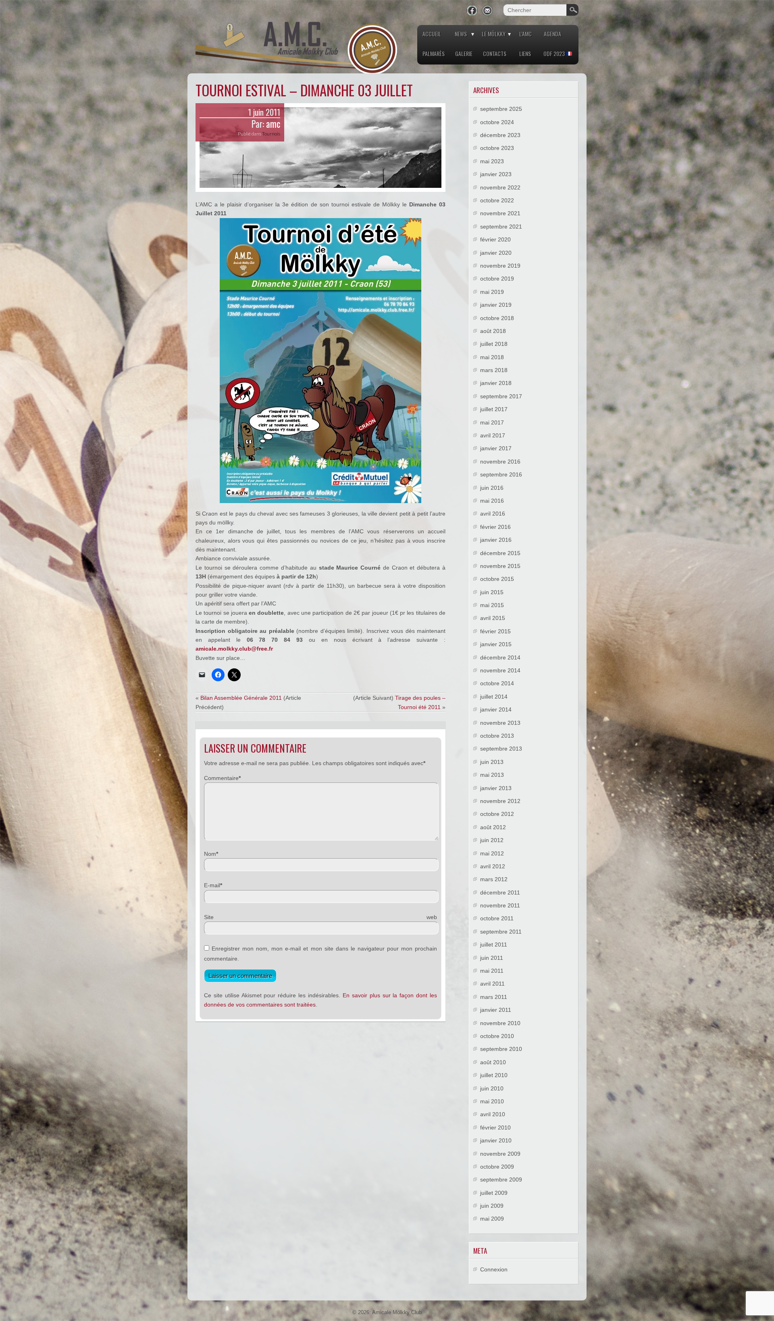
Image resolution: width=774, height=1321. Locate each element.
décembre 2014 (500, 657)
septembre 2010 (501, 1049)
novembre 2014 (500, 670)
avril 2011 (492, 983)
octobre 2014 (497, 683)
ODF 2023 (554, 53)
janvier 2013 (496, 788)
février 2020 (495, 239)
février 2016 (495, 527)
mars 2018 (494, 370)
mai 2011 (492, 970)
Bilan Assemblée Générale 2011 (241, 698)
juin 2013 (492, 762)
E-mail (212, 885)
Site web (320, 917)
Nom (210, 854)
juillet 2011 (493, 944)
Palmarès (433, 53)
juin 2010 (492, 1088)
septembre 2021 (501, 226)
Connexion (494, 1269)
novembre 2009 (500, 1153)
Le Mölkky (494, 33)
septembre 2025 (501, 109)
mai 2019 (492, 292)
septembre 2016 (501, 474)
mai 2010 (492, 1101)
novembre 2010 (500, 1023)
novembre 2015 (500, 566)
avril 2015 (492, 618)
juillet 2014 (494, 696)
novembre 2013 (500, 723)
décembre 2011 (500, 892)
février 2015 (495, 631)
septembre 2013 (501, 748)
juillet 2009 (494, 1193)
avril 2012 (492, 866)
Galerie (463, 53)
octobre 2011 (497, 918)
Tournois (271, 134)
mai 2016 (492, 500)
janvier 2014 (496, 709)
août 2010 (493, 1062)
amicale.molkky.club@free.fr (234, 648)
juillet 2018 (494, 344)
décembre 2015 (500, 553)
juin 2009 (492, 1205)
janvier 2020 (496, 253)
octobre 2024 (497, 122)
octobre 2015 (497, 579)
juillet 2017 (494, 409)
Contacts (494, 53)
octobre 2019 (497, 278)
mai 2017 (492, 422)
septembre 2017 (501, 396)
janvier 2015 (496, 644)
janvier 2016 (496, 540)
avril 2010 (492, 1114)
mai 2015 (492, 605)
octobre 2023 (497, 148)
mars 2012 (494, 879)
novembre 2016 (500, 461)
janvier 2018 (496, 383)
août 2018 (493, 331)
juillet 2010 (494, 1075)
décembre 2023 (500, 135)
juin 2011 (491, 958)
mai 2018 (492, 357)
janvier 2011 (495, 1010)
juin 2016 (492, 488)
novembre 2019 (500, 265)
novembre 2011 (500, 905)
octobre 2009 (497, 1166)
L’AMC (525, 33)
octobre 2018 (497, 318)
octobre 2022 (497, 200)
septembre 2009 (501, 1179)
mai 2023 (492, 161)
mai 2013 (492, 775)
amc (273, 124)
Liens (525, 53)
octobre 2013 (497, 735)
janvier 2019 (496, 305)
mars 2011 (493, 997)
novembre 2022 (500, 187)
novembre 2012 (500, 801)
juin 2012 (492, 840)
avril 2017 (492, 435)
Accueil (431, 33)
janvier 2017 (496, 448)
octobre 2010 (497, 1036)
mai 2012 (492, 853)
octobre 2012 (497, 814)
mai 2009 (492, 1218)
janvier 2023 (496, 174)
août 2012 (493, 827)
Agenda (552, 33)
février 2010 (495, 1127)
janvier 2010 (496, 1140)
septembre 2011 (501, 931)
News (461, 33)
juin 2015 (492, 592)
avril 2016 (492, 513)
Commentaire (221, 778)
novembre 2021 (500, 213)
